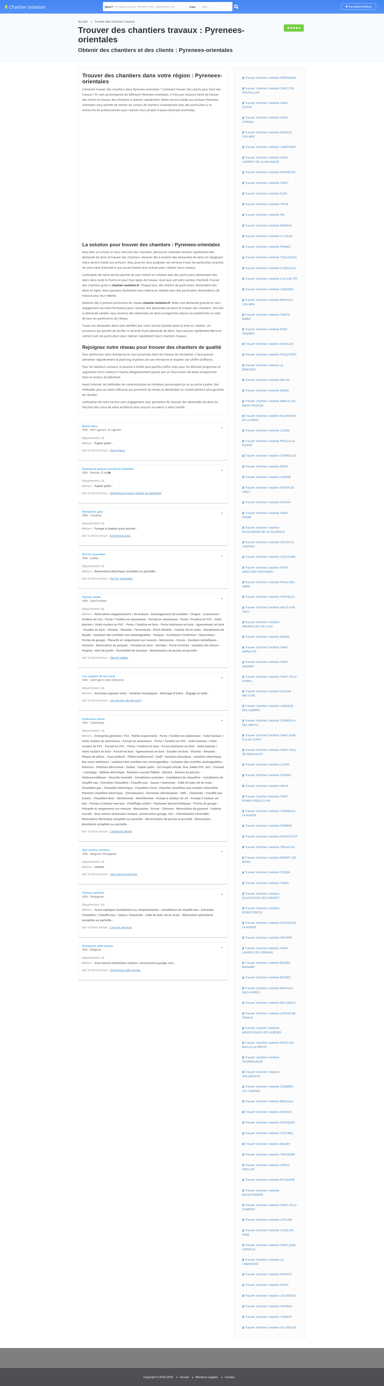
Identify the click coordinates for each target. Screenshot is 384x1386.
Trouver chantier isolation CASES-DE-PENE (268, 1232)
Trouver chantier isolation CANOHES (269, 289)
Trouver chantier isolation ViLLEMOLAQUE (260, 1059)
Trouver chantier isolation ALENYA (268, 502)
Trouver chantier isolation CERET (267, 183)
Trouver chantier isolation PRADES (268, 246)
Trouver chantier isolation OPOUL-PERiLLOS (266, 1167)
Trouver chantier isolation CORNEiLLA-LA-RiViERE (269, 813)
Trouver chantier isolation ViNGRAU (268, 1306)
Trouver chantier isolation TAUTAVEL (269, 1133)
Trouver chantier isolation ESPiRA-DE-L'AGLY (268, 490)
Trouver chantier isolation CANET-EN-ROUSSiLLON (268, 90)
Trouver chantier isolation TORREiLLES (270, 455)
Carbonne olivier (121, 831)
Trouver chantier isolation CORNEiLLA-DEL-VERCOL (269, 722)
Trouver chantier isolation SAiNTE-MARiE (266, 317)
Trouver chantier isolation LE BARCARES (262, 367)
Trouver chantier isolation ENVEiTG (268, 1274)
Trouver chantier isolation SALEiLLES (269, 344)
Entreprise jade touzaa (125, 970)
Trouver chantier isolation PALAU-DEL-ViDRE (269, 584)
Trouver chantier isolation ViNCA (266, 786)
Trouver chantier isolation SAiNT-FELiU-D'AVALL (269, 679)
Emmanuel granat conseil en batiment (135, 493)
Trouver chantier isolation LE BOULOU (270, 268)
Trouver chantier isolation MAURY (267, 1144)
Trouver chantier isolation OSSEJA (267, 872)
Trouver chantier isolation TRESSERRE (270, 1154)
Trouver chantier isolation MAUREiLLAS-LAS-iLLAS (260, 624)
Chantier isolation (27, 7)
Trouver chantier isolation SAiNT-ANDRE (265, 515)
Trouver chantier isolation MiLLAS (267, 380)
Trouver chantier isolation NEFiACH (268, 1112)
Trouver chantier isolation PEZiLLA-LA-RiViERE (269, 443)
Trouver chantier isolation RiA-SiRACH (270, 1003)
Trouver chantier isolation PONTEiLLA (270, 597)
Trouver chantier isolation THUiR (266, 204)
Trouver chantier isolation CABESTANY (270, 147)
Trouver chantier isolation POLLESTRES (271, 354)
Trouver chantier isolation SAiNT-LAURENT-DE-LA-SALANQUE (265, 160)
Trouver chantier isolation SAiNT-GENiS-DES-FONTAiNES (265, 570)
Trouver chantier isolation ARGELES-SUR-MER (267, 134)
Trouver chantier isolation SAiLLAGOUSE (260, 1074)
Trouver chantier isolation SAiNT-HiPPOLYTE (265, 649)
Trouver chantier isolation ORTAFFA (268, 937)
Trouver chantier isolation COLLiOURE (270, 557)
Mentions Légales (207, 1377)
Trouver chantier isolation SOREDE (268, 477)
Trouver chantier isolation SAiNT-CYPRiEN (265, 120)
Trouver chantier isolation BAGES (267, 390)
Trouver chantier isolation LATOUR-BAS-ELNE (267, 693)
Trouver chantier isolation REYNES (268, 977)
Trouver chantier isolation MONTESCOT (271, 836)
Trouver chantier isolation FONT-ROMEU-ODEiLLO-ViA (265, 798)
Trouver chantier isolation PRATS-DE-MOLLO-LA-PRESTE (268, 1045)
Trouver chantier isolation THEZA (267, 883)
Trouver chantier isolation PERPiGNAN (270, 78)
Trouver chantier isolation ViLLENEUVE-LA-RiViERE (269, 925)
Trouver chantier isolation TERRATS (268, 1317)
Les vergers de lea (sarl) (126, 700)
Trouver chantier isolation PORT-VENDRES (265, 331)
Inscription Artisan (360, 6)
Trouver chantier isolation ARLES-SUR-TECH (269, 609)
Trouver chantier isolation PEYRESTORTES (260, 910)
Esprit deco (117, 450)
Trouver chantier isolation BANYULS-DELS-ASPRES (268, 990)
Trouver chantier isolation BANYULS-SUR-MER (268, 302)
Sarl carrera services (123, 874)
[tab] (153, 427)
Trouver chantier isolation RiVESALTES (270, 172)
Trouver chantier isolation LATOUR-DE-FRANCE (269, 1015)
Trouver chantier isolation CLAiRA (267, 430)
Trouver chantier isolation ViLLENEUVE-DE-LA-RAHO (269, 418)
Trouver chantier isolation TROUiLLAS (270, 847)
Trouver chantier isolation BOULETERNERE (260, 1192)
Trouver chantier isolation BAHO (266, 466)
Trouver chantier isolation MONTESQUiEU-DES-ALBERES (261, 1030)
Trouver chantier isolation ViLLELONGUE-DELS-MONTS (260, 896)
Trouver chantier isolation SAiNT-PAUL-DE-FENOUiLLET (269, 752)
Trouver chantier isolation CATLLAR (268, 1219)
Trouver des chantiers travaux (114, 21)
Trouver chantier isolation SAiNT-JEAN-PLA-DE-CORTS (269, 737)
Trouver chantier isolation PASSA (267, 1285)
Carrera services (121, 927)
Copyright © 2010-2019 (158, 1377)
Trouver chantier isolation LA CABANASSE (262, 1262)
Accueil (83, 21)
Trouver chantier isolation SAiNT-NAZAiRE (265, 664)
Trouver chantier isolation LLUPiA (267, 764)
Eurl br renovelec (121, 578)
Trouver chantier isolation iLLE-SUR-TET (271, 278)
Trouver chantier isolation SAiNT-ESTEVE (265, 105)
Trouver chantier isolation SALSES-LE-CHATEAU (268, 544)
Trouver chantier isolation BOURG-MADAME (266, 965)
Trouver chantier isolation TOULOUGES (271, 257)
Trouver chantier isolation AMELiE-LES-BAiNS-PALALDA (269, 403)
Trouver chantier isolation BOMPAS (268, 225)
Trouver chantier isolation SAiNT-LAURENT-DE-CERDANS (265, 950)
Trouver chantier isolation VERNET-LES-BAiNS (269, 860)
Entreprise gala (120, 536)
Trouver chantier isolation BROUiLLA (269, 1101)
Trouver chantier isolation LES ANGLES (270, 1327)
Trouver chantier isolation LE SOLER (269, 236)
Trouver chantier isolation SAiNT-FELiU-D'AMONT (269, 1207)
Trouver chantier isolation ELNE (266, 193)
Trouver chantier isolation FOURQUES (270, 1122)
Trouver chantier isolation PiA (264, 215)
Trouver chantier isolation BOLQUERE (270, 1179)
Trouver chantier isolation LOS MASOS (270, 1295)
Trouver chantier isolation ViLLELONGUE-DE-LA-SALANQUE (263, 530)
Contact (230, 1377)
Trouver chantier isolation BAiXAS (267, 637)
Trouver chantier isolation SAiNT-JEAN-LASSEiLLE (269, 1247)
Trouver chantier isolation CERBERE (268, 825)
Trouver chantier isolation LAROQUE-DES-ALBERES (268, 708)
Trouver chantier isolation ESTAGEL (268, 775)
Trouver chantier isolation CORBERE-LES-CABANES (268, 1089)
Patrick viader (119, 658)
